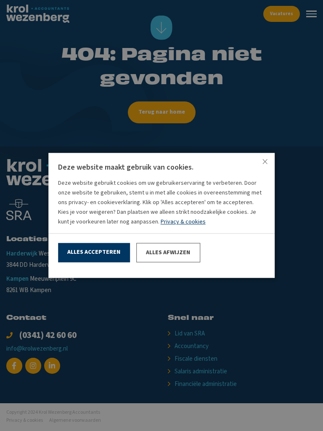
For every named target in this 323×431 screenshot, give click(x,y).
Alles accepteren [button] (93, 252)
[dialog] (161, 215)
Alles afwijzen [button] (168, 252)
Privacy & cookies (183, 222)
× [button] (265, 162)
